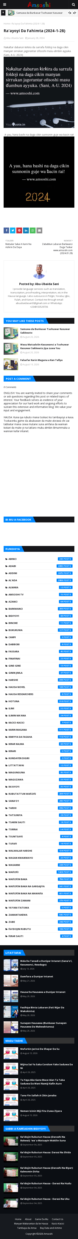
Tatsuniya (36, 815)
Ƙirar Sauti (36, 936)
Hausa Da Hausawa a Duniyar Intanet (42, 992)
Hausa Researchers (36, 694)
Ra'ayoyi (36, 786)
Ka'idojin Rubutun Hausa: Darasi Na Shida (45, 1152)
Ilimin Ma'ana (36, 715)
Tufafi (36, 843)
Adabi (36, 566)
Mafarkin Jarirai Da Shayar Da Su (39, 1049)
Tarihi (36, 808)
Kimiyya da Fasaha (36, 736)
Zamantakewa (36, 914)
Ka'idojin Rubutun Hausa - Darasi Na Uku (44, 1198)
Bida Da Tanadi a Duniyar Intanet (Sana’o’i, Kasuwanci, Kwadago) (46, 962)
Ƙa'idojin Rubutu (36, 929)
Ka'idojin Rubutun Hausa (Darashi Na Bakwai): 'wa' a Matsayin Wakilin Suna (43, 1138)
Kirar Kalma (36, 744)
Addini (36, 573)
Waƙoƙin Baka (36, 879)
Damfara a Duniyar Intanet (36, 976)
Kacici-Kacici (36, 722)
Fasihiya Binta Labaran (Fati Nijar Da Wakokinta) (42, 1009)
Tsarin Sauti (36, 822)
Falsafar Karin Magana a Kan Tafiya (41, 360)
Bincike (36, 623)
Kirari (36, 751)
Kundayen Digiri (36, 758)
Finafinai (36, 658)
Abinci (36, 559)
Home (7, 23)
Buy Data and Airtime (51, 1228)
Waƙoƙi (36, 872)
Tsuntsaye (36, 836)
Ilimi (36, 708)
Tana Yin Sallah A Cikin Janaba (38, 1095)
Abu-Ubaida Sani (14, 38)
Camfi (36, 637)
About (28, 1219)
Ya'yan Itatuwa (36, 907)
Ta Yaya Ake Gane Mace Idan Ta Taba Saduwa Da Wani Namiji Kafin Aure (42, 1081)
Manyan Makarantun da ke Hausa (31, 1223)
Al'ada (36, 580)
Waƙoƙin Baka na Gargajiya (36, 886)
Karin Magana (36, 729)
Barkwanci (36, 608)
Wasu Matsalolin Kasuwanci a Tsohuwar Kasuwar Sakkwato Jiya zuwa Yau (44, 346)
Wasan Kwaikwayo (36, 857)
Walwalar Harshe (36, 850)
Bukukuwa (36, 630)
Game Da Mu (41, 1219)
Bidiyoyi (36, 615)
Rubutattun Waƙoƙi (36, 793)
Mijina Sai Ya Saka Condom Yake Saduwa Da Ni (46, 1066)
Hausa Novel (36, 687)
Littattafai (36, 765)
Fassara (36, 651)
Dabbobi (36, 644)
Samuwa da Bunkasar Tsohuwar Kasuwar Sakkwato (45, 330)
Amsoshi (48, 1233)
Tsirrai (36, 829)
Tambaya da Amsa (26, 1228)
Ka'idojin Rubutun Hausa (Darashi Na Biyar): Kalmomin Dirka (46, 1169)
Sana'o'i (36, 801)
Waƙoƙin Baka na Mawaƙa (36, 893)
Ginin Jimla (36, 672)
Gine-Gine (36, 665)
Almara (36, 587)
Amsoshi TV (36, 594)
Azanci (36, 601)
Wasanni (36, 865)
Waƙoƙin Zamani (36, 900)
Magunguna (36, 772)
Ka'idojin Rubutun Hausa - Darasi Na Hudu (45, 1183)
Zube (36, 922)
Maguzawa (36, 779)
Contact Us (57, 1219)
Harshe (36, 680)
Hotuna (36, 701)
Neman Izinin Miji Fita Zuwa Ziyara (41, 1111)
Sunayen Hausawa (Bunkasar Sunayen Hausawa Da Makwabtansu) (43, 1024)
